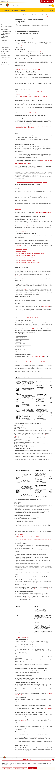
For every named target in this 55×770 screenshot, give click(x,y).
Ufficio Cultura (28, 225)
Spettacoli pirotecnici (20, 351)
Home (16, 15)
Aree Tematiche (22, 15)
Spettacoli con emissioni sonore (22, 339)
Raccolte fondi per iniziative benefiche (23, 345)
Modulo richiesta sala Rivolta (25, 265)
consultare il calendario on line (23, 46)
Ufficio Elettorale (20, 743)
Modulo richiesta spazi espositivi (26, 255)
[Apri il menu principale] (2, 6)
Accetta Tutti (32, 768)
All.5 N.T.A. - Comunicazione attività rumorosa (29, 537)
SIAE (33, 328)
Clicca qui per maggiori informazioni (22, 637)
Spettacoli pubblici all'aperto (21, 336)
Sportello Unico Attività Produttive (33, 15)
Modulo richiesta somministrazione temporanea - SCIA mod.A (32, 182)
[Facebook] (48, 10)
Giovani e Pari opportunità (21, 249)
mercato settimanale (34, 56)
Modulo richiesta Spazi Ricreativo (26, 260)
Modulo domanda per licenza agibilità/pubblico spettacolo (31, 362)
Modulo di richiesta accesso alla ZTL (26, 113)
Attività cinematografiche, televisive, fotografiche (26, 348)
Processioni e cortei (20, 346)
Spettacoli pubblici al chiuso (21, 337)
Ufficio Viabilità (39, 51)
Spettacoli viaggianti (20, 340)
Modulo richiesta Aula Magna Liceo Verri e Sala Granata (31, 253)
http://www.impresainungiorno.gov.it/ (22, 129)
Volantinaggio (18, 209)
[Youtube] (50, 10)
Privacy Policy (40, 766)
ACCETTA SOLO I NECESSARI (19, 768)
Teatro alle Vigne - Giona (21, 251)
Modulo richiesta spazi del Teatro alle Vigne (28, 262)
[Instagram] (53, 10)
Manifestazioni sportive (20, 343)
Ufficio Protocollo (39, 85)
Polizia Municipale (46, 306)
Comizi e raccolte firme (20, 349)
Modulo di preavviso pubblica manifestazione (28, 69)
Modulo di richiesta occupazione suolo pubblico (29, 91)
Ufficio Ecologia (19, 534)
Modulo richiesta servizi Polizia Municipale (28, 317)
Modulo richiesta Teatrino (25, 258)
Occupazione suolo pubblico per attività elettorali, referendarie (32, 96)
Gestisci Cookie (7, 768)
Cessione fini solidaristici (24, 94)
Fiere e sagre (18, 342)
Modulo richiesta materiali (24, 231)
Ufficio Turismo (23, 720)
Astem (26, 289)
